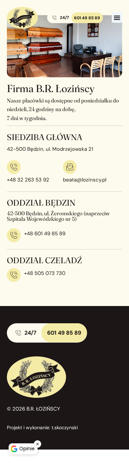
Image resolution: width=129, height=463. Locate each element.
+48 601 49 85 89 (44, 233)
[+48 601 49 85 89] (14, 235)
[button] (117, 17)
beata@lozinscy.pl (84, 179)
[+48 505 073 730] (14, 275)
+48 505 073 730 (44, 273)
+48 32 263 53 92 (28, 179)
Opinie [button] (27, 448)
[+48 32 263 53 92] (14, 167)
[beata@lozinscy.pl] (70, 167)
